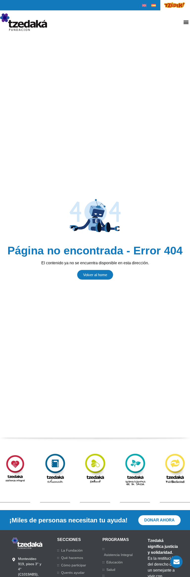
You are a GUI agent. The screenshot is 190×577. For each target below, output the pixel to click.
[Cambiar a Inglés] (144, 5)
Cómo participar (73, 565)
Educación (114, 562)
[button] (186, 22)
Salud (110, 570)
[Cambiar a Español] (153, 5)
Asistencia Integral (118, 555)
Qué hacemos (72, 558)
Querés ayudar (73, 573)
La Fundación (72, 550)
